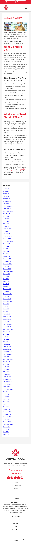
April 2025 (6, 223)
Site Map (15, 523)
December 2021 (7, 321)
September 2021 (8, 329)
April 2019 (6, 401)
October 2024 (7, 238)
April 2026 (6, 196)
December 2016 (7, 417)
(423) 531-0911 (16, 473)
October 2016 (7, 422)
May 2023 (6, 281)
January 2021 (7, 349)
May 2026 (6, 193)
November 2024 (7, 236)
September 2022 (8, 301)
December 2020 (7, 351)
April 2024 (6, 254)
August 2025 (6, 213)
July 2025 (6, 216)
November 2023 (7, 266)
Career (15, 526)
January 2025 (7, 231)
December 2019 (7, 381)
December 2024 (7, 233)
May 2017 (6, 404)
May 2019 (6, 399)
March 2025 (6, 226)
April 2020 (6, 371)
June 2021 (6, 336)
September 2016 (8, 424)
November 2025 (7, 206)
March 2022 (6, 314)
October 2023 (7, 269)
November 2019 (7, 384)
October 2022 (7, 299)
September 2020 (8, 359)
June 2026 (6, 191)
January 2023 (7, 291)
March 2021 (6, 344)
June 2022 (6, 306)
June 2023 (6, 279)
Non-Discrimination (15, 520)
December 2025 (7, 203)
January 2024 (7, 261)
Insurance (16, 491)
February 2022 (7, 316)
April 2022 (6, 311)
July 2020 (6, 364)
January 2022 (7, 319)
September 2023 (8, 271)
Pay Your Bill (21, 2)
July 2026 (6, 188)
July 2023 (6, 276)
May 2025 (6, 221)
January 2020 (7, 379)
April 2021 (6, 341)
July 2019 (6, 394)
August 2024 (6, 243)
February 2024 (7, 259)
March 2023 (6, 286)
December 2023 (7, 264)
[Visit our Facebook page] (8, 477)
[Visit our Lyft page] (22, 477)
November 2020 (7, 354)
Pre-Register (10, 2)
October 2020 (7, 356)
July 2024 (6, 246)
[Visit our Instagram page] (11, 477)
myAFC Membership (16, 495)
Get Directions (16, 470)
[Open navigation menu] (25, 7)
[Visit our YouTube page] (15, 477)
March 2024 (6, 256)
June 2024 (6, 249)
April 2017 (6, 406)
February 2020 (7, 376)
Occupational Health (16, 485)
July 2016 (6, 429)
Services (16, 482)
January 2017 (7, 414)
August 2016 (6, 427)
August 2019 (6, 391)
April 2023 (6, 284)
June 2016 (6, 432)
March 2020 (6, 374)
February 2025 (7, 228)
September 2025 (8, 211)
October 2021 (7, 326)
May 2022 (6, 309)
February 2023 (7, 289)
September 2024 (8, 241)
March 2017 (6, 409)
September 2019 (8, 389)
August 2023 (6, 274)
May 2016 (6, 434)
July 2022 (6, 304)
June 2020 (6, 366)
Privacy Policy (15, 516)
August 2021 (6, 331)
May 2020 (6, 369)
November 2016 (7, 419)
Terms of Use (15, 529)
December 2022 (7, 294)
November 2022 (7, 296)
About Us (16, 498)
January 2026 (7, 201)
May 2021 (6, 339)
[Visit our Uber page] (18, 477)
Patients (16, 488)
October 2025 (7, 208)
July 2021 (6, 334)
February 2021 (7, 346)
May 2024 (6, 251)
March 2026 (6, 198)
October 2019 (7, 386)
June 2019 (6, 396)
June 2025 (6, 218)
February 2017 (7, 412)
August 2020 (6, 361)
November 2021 (7, 324)
